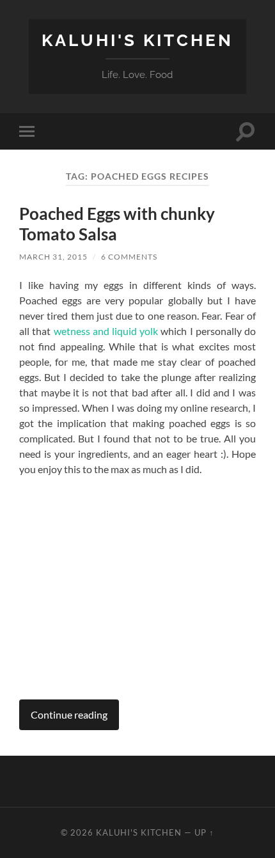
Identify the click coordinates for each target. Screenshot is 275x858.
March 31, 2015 (53, 256)
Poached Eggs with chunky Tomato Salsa (117, 223)
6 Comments (129, 256)
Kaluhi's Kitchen (137, 40)
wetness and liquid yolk (107, 331)
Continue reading (69, 714)
